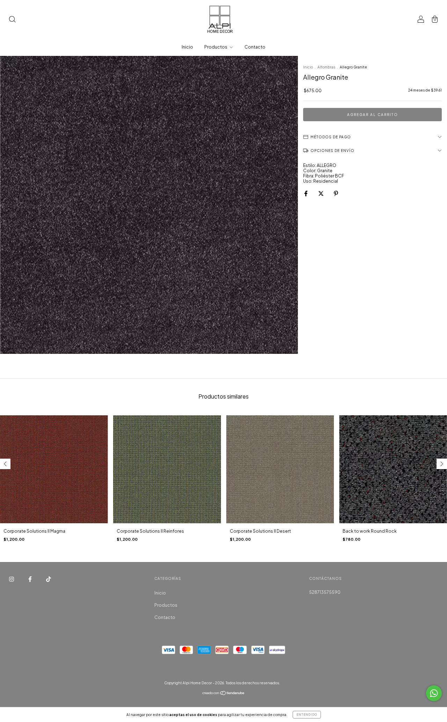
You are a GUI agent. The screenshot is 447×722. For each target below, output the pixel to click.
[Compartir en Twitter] (321, 193)
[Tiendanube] (224, 694)
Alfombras (326, 67)
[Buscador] (12, 20)
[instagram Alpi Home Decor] (12, 579)
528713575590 (324, 592)
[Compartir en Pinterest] (336, 193)
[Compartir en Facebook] (306, 193)
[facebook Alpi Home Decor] (30, 579)
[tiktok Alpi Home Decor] (48, 579)
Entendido (306, 714)
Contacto (254, 47)
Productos (216, 47)
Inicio (187, 47)
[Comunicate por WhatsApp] (434, 693)
